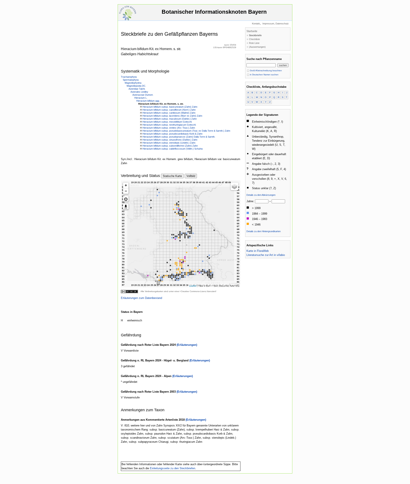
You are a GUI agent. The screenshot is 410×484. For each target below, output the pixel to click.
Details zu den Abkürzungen (260, 195)
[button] (126, 199)
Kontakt (256, 23)
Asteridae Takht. (137, 89)
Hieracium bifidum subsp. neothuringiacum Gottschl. (169, 124)
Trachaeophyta (129, 77)
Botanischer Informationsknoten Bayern (214, 12)
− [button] (126, 191)
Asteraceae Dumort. (142, 95)
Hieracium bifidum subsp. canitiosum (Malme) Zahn (168, 112)
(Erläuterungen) (187, 344)
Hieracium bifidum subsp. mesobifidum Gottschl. (167, 121)
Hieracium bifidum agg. (148, 100)
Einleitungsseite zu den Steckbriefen (172, 468)
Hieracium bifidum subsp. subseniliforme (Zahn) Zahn (170, 145)
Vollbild (190, 176)
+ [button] (126, 185)
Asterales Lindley (139, 92)
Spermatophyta (131, 80)
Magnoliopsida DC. (136, 86)
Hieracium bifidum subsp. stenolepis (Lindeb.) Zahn (168, 142)
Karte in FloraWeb (257, 250)
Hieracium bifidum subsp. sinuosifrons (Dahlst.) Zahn (169, 139)
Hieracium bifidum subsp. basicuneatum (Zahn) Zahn (169, 106)
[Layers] (234, 186)
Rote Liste (254, 43)
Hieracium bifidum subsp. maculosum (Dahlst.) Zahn (169, 118)
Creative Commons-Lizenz (193, 291)
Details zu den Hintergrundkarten (263, 231)
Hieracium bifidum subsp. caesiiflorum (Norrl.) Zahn (169, 109)
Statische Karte (172, 176)
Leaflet (192, 285)
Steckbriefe (255, 35)
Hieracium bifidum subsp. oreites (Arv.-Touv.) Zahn (168, 127)
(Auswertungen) (257, 47)
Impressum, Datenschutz (275, 23)
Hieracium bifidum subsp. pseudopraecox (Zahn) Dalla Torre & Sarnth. (178, 136)
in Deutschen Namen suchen (263, 74)
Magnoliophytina (133, 83)
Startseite (251, 31)
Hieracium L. (140, 98)
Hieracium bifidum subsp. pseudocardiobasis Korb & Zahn (172, 133)
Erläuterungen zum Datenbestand (141, 298)
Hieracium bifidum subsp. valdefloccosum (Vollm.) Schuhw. (172, 148)
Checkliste (254, 39)
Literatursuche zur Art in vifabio (265, 255)
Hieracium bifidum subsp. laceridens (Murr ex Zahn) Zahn (172, 115)
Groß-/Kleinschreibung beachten (265, 70)
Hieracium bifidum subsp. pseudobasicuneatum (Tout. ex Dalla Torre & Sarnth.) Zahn (186, 130)
